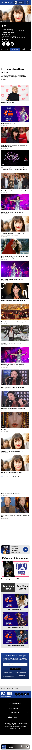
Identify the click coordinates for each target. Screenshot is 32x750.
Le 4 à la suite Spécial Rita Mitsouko (13, 627)
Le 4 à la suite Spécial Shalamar (12, 609)
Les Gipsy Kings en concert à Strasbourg (13, 579)
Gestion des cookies (15, 728)
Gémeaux (7, 34)
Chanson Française (16, 37)
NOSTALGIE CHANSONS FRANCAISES (15, 549)
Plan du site (7, 723)
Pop (25, 37)
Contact (14, 723)
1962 (11, 29)
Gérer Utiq (23, 726)
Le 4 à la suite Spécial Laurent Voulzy (13, 645)
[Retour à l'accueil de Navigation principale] (8, 2)
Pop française (6, 39)
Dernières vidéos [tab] (22, 587)
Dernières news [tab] (8, 587)
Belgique (14, 36)
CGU (10, 725)
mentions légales (22, 675)
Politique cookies (17, 725)
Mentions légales (22, 723)
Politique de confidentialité (12, 726)
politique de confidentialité (8, 676)
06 (9, 29)
